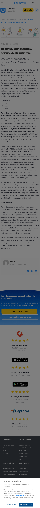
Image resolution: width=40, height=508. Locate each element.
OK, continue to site (26, 504)
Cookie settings (11, 504)
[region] (20, 493)
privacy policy (20, 495)
